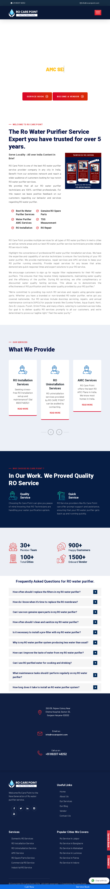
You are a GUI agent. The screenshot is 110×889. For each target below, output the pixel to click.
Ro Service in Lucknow (71, 853)
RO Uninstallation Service (23, 848)
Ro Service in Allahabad (71, 848)
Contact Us (65, 815)
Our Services (66, 801)
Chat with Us (101, 880)
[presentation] (51, 432)
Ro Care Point (28, 883)
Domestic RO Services (22, 838)
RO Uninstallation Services (55, 384)
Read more (23, 409)
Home (63, 791)
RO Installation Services (23, 382)
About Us (64, 796)
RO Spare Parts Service (23, 857)
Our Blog (64, 806)
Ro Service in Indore (69, 862)
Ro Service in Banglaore (71, 843)
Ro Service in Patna (69, 857)
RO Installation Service (22, 843)
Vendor (63, 810)
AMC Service (17, 853)
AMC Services (87, 380)
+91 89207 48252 (19, 3)
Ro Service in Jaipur (69, 838)
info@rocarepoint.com (90, 3)
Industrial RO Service (21, 867)
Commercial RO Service (22, 862)
